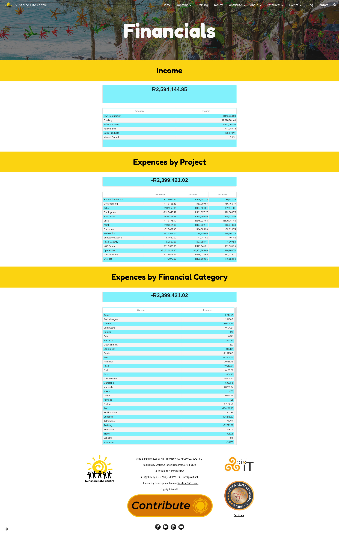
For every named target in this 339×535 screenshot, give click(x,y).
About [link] (254, 5)
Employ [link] (217, 5)
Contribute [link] (234, 5)
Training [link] (202, 5)
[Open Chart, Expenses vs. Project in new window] (229, 196)
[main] (169, 30)
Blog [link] (310, 5)
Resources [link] (274, 5)
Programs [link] (181, 5)
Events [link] (293, 5)
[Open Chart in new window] (229, 89)
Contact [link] (323, 5)
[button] (335, 5)
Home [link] (166, 5)
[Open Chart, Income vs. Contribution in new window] (229, 112)
